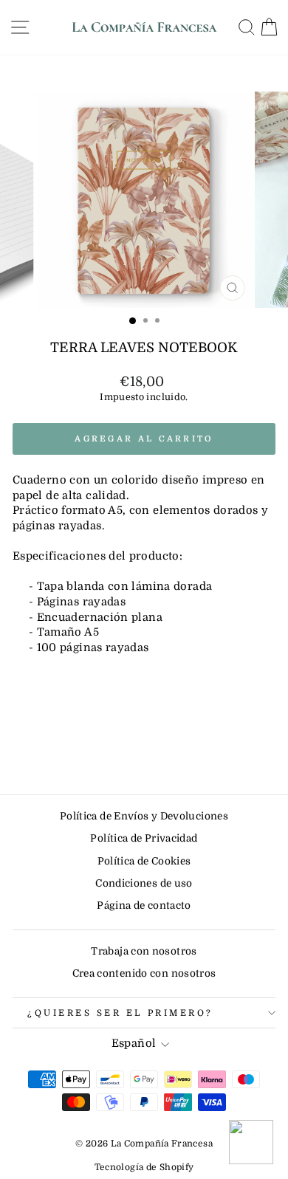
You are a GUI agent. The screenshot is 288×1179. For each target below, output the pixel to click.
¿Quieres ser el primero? (120, 1013)
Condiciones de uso (144, 883)
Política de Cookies (144, 861)
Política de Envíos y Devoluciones (144, 816)
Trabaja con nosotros (143, 951)
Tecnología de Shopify (144, 1167)
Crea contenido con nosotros (144, 973)
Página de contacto (144, 905)
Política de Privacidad (143, 838)
